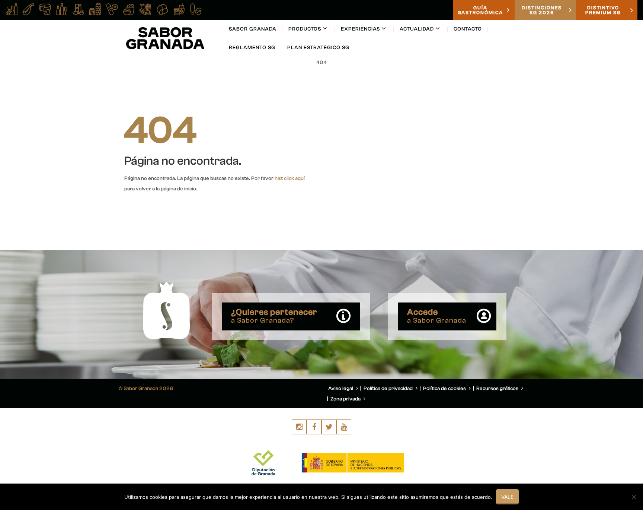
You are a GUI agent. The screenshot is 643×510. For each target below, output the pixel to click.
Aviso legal (341, 389)
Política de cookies (445, 389)
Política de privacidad (389, 389)
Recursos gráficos (497, 389)
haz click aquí (290, 178)
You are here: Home (477, 80)
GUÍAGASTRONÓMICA (480, 10)
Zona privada (346, 399)
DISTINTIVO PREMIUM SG (603, 10)
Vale (507, 497)
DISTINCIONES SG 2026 (542, 10)
